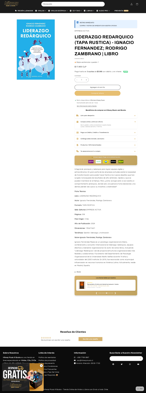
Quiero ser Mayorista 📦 (48, 375)
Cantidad (78, 75)
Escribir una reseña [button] (90, 339)
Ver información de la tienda (87, 106)
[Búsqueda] (102, 4)
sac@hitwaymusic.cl (84, 360)
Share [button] (79, 272)
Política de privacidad (47, 360)
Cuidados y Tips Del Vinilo (49, 372)
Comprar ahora (97, 93)
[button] (137, 4)
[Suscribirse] (140, 358)
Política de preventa (47, 363)
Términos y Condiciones (48, 366)
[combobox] (73, 4)
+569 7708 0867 (82, 357)
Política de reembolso (47, 357)
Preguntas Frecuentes (48, 369)
